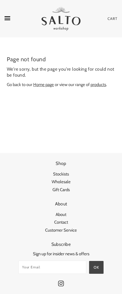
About (61, 214)
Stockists (61, 174)
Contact (61, 222)
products (98, 84)
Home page (43, 84)
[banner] (61, 19)
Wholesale (61, 181)
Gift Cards (61, 189)
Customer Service (61, 230)
